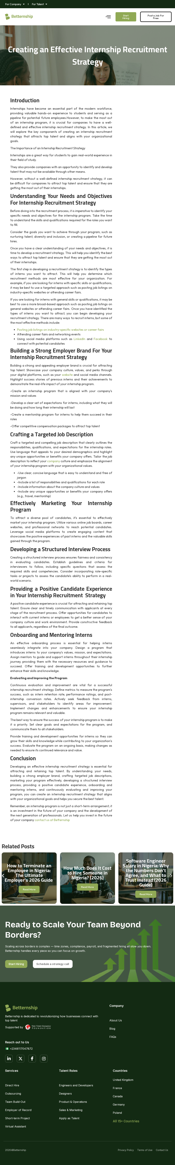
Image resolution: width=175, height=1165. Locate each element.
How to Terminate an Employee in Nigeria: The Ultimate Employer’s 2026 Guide (29, 872)
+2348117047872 (21, 1048)
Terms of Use (144, 1150)
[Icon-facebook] (32, 1058)
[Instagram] (44, 1058)
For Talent (38, 4)
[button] (3, 875)
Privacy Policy (126, 1150)
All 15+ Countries (126, 1121)
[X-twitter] (20, 1058)
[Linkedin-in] (9, 1058)
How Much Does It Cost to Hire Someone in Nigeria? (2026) (87, 873)
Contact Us (162, 1150)
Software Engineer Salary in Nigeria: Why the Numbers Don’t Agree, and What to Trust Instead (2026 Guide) (146, 872)
